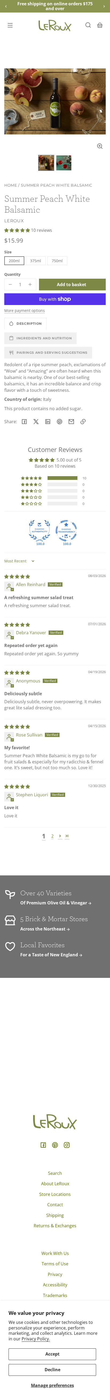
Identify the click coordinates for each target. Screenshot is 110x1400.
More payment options (24, 310)
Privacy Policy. (36, 1339)
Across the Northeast (43, 929)
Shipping (55, 1215)
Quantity (12, 274)
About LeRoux (55, 1184)
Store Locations (55, 1194)
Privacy (55, 1274)
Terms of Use (55, 1264)
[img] (17, 576)
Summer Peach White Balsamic (56, 185)
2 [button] (52, 836)
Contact (55, 1205)
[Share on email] (71, 421)
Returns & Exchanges (55, 1226)
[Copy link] (83, 421)
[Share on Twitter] (36, 421)
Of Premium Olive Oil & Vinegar (54, 903)
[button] (88, 25)
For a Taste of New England (49, 955)
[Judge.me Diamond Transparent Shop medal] (66, 530)
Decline (52, 1370)
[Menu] (10, 25)
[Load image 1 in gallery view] (46, 163)
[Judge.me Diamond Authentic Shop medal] (39, 530)
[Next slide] (104, 6)
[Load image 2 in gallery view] (64, 163)
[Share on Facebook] (24, 421)
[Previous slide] (6, 6)
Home (10, 185)
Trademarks (55, 1295)
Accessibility (55, 1285)
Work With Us (55, 1253)
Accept (52, 1354)
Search (55, 1173)
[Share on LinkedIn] (48, 421)
